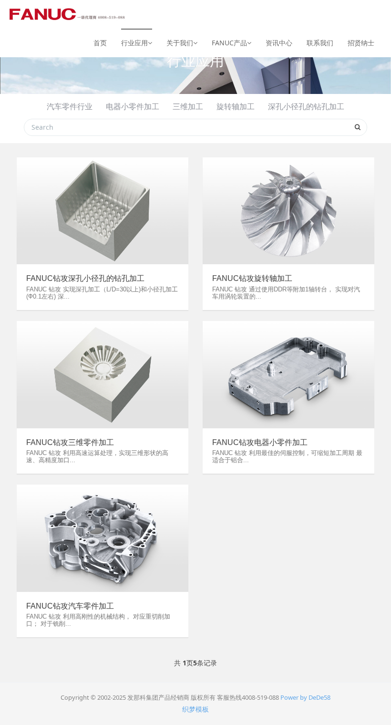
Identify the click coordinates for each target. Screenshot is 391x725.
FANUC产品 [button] (229, 42)
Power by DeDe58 (305, 697)
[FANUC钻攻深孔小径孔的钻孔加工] (102, 211)
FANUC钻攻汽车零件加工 (70, 606)
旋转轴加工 (235, 106)
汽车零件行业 (70, 106)
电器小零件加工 (132, 106)
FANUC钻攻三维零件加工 (70, 442)
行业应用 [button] (134, 42)
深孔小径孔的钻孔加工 (306, 106)
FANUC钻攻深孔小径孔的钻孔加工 (85, 278)
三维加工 (188, 106)
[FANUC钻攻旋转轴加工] (288, 211)
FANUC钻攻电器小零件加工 (260, 442)
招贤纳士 (361, 42)
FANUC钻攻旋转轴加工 (252, 278)
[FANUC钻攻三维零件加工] (102, 374)
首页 (100, 42)
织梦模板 (195, 709)
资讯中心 (279, 42)
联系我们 (320, 42)
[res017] (68, 14)
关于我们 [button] (179, 42)
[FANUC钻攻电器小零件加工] (288, 374)
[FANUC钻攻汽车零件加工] (102, 538)
